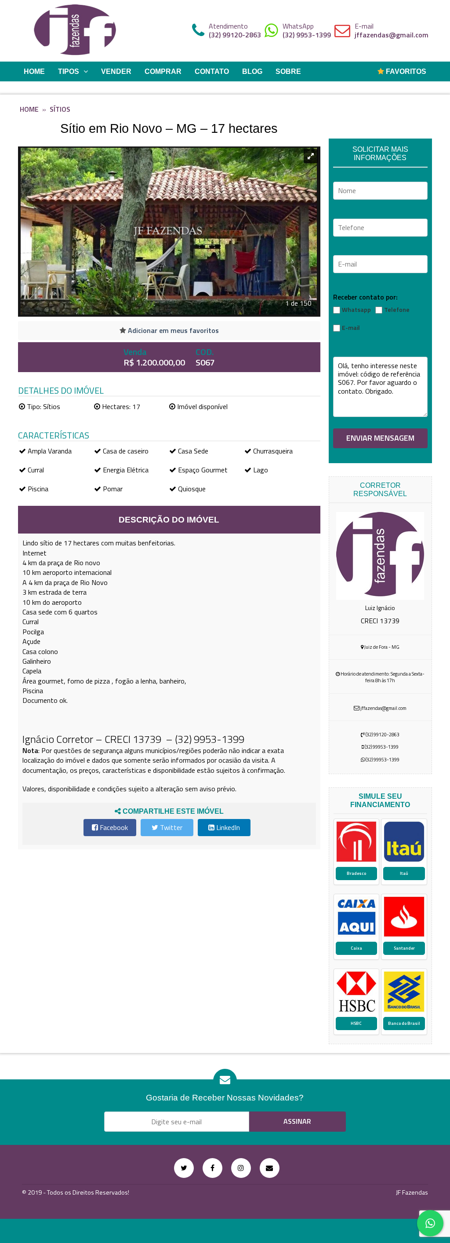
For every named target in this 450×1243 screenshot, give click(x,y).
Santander (404, 948)
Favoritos (405, 71)
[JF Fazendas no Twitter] (184, 1168)
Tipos (68, 71)
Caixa (356, 948)
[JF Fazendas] (75, 30)
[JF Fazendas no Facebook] (212, 1168)
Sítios (60, 109)
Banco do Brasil (404, 1023)
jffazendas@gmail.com (391, 34)
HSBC (356, 1023)
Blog (252, 71)
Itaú (404, 873)
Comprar (163, 71)
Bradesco (356, 873)
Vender (116, 71)
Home (34, 71)
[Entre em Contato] (269, 1168)
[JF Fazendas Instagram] (241, 1168)
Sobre (288, 71)
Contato (212, 71)
